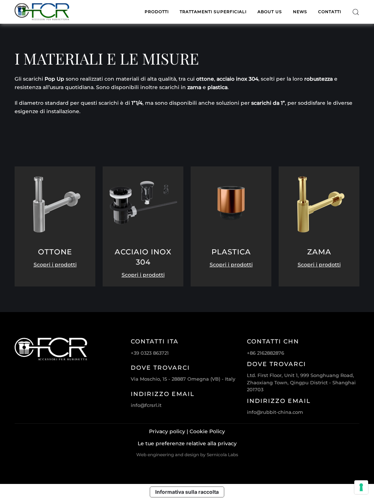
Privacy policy (167, 431)
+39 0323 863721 (150, 353)
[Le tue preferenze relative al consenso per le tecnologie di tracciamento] (361, 487)
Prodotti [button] (157, 11)
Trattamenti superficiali (213, 11)
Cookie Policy (207, 431)
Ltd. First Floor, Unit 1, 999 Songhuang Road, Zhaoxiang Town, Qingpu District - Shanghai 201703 (301, 382)
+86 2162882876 (265, 353)
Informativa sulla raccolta (187, 492)
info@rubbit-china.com (275, 412)
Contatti (329, 11)
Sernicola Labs (222, 454)
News (300, 11)
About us (269, 11)
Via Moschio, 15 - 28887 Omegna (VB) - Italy (183, 379)
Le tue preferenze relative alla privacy (187, 443)
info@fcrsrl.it (146, 405)
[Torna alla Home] (42, 12)
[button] (355, 12)
